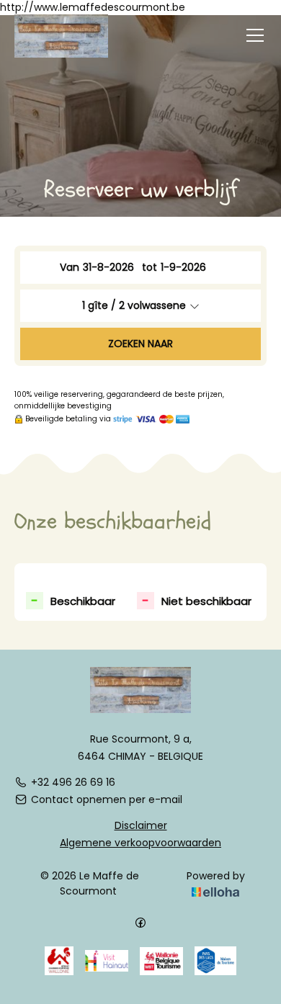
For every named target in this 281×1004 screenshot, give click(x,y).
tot (149, 267)
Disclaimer (141, 825)
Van (69, 267)
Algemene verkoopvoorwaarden (140, 842)
